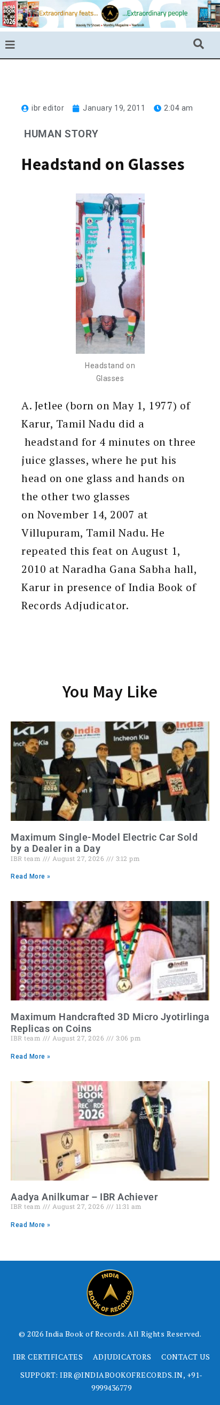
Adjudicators (122, 1357)
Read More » (31, 876)
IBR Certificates (48, 1357)
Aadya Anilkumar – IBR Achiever (84, 1196)
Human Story (61, 134)
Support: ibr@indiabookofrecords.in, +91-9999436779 (111, 1381)
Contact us (185, 1357)
